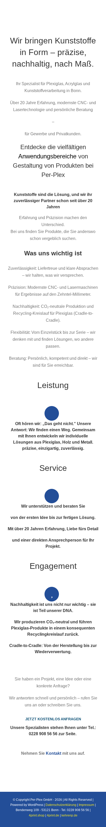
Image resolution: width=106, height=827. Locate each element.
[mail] (81, 764)
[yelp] (73, 764)
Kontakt (53, 753)
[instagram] (40, 764)
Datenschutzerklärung (61, 805)
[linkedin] (48, 764)
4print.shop (37, 815)
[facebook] (24, 764)
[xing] (65, 764)
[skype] (57, 764)
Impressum (86, 805)
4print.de (53, 815)
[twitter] (32, 764)
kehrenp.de (69, 815)
